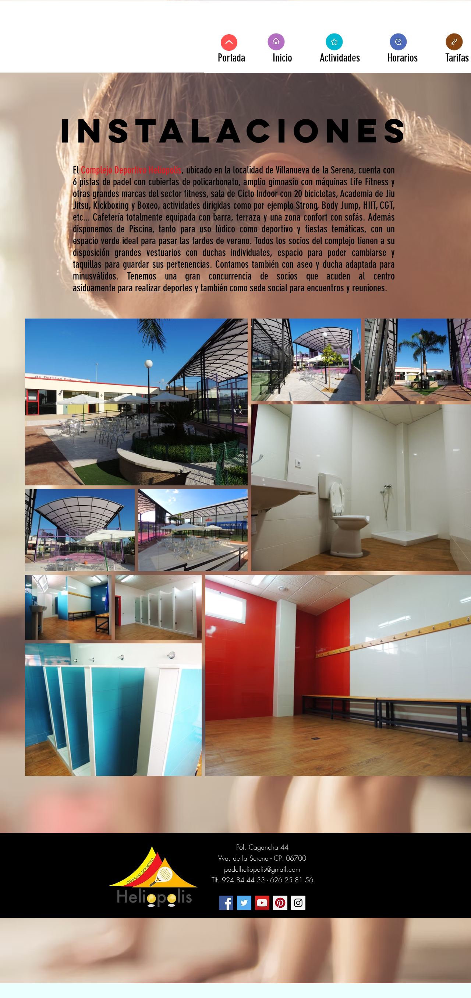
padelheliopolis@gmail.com (262, 869)
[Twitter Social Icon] (244, 903)
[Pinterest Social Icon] (280, 903)
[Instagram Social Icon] (298, 903)
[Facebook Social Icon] (226, 903)
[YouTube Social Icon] (262, 903)
